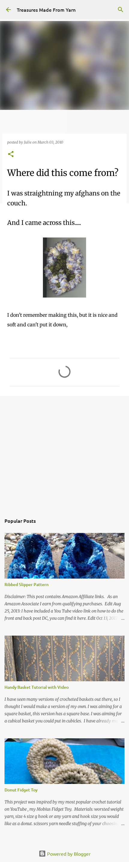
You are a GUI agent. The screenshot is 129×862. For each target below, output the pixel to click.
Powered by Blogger (68, 854)
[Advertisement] (64, 452)
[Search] (120, 9)
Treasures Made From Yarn (46, 9)
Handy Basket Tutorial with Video (36, 687)
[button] (10, 154)
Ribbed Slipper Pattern (26, 584)
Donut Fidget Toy (21, 790)
